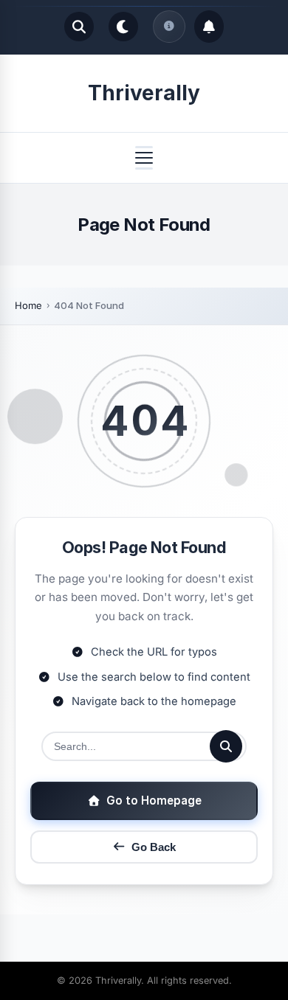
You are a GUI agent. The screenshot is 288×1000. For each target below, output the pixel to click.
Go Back (153, 847)
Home (28, 305)
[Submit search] (226, 746)
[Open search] (79, 26)
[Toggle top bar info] (169, 26)
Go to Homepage (154, 801)
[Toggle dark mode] (123, 26)
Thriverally (144, 92)
